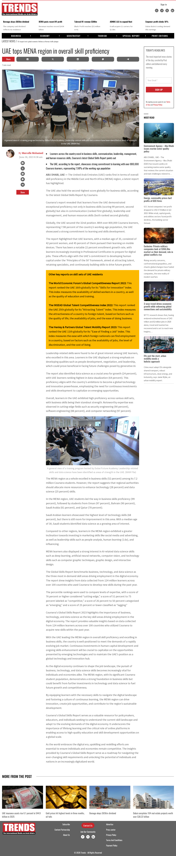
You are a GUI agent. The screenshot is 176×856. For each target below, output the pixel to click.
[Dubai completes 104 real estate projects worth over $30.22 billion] (153, 797)
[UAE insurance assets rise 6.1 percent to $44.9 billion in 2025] (22, 797)
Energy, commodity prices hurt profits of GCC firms (158, 199)
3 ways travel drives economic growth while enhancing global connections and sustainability (158, 306)
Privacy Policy (157, 104)
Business (16, 35)
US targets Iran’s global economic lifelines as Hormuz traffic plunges (37, 41)
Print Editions (160, 35)
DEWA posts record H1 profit (50, 21)
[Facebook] (162, 10)
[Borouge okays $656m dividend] (109, 797)
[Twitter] (167, 10)
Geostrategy (73, 35)
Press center (111, 829)
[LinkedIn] (78, 59)
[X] (53, 59)
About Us (66, 834)
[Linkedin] (172, 10)
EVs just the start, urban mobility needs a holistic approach (155, 358)
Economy (45, 35)
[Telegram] (128, 59)
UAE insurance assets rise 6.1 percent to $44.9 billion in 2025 (21, 814)
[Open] (157, 11)
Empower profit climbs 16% (156, 21)
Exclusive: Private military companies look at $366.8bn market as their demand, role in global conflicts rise (158, 250)
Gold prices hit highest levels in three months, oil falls (65, 814)
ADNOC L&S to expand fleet (121, 21)
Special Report (131, 35)
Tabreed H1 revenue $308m (85, 21)
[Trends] (20, 9)
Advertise (109, 824)
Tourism (102, 35)
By (31, 153)
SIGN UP (159, 89)
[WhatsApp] (103, 59)
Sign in (164, 4)
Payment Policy (111, 845)
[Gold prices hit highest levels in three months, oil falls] (66, 797)
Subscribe (66, 824)
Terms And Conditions (114, 840)
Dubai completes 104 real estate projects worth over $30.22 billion (153, 814)
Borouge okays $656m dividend (16, 21)
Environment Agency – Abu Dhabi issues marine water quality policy (159, 148)
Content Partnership (62, 829)
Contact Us (87, 825)
